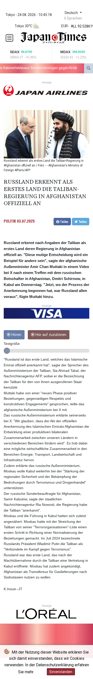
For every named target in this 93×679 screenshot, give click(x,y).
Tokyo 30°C (23, 26)
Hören (15, 335)
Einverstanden (61, 672)
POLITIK (10, 221)
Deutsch (72, 13)
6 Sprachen (73, 18)
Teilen (63, 221)
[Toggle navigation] (9, 38)
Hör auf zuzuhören (50, 335)
